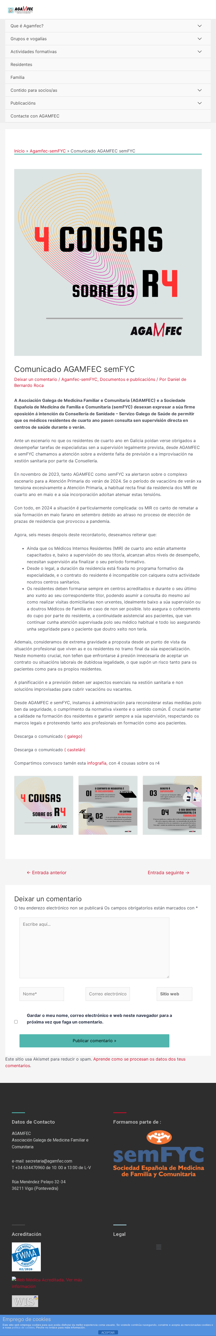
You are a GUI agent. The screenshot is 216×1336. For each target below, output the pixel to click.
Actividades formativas (34, 51)
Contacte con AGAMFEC (35, 116)
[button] (158, 1247)
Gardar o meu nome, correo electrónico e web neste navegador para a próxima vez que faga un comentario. (99, 1019)
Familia (17, 77)
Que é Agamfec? (27, 25)
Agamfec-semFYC (79, 379)
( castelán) (74, 749)
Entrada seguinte (168, 872)
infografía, (96, 763)
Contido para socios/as (34, 90)
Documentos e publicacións (127, 379)
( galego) (73, 736)
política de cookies (23, 1327)
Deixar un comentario (35, 379)
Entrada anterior (46, 872)
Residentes (21, 64)
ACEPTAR (108, 1332)
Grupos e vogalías (29, 38)
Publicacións (23, 103)
